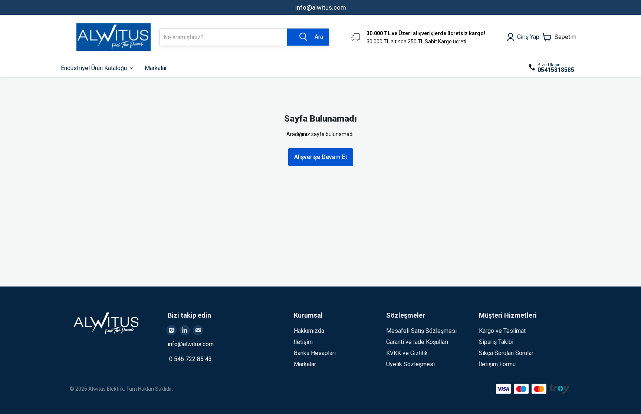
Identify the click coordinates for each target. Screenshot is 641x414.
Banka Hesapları (315, 353)
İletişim (303, 341)
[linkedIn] (185, 330)
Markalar (305, 364)
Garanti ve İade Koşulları (417, 341)
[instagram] (171, 330)
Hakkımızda (309, 330)
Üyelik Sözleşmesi (410, 364)
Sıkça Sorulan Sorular (506, 353)
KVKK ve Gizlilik (407, 353)
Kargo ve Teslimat (502, 330)
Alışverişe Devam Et (320, 156)
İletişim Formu (497, 364)
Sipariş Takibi (496, 341)
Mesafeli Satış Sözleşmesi (421, 330)
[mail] (198, 330)
